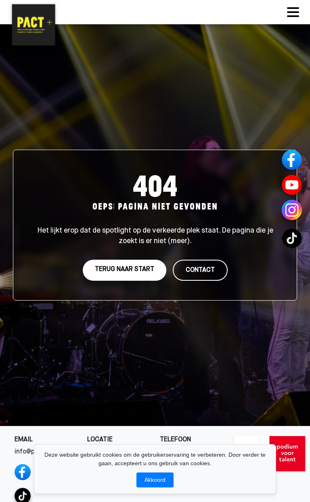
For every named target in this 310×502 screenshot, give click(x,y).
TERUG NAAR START (124, 269)
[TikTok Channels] (292, 238)
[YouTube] (292, 185)
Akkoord (155, 480)
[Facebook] (23, 472)
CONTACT (200, 270)
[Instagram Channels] (292, 210)
